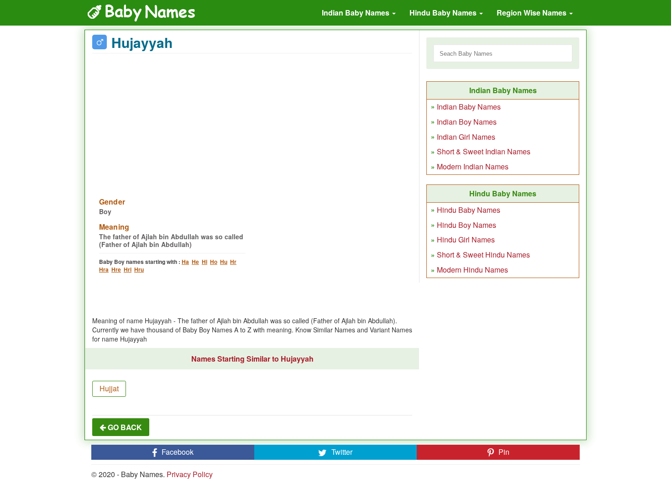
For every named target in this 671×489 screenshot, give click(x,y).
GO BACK (124, 427)
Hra (104, 269)
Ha (185, 262)
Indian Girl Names (466, 136)
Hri (127, 269)
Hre (116, 269)
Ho (213, 262)
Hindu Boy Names (466, 225)
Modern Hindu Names (472, 269)
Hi (204, 262)
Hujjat (109, 388)
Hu (223, 262)
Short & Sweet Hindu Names (483, 254)
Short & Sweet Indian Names (483, 151)
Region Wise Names (532, 12)
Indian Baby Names (356, 12)
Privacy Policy (190, 474)
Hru (139, 269)
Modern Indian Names (472, 166)
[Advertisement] (252, 120)
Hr (233, 262)
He (195, 262)
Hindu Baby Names (443, 12)
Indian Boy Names (467, 121)
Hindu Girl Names (466, 239)
